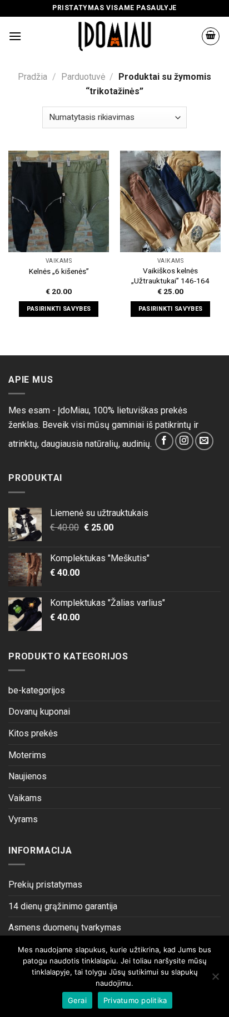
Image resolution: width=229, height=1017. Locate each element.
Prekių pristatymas (45, 884)
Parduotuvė (83, 76)
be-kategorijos (36, 690)
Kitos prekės (33, 733)
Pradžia (32, 76)
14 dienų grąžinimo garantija (62, 906)
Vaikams (25, 798)
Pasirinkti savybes (59, 308)
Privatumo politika (135, 1000)
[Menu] (15, 36)
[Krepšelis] (211, 36)
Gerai (77, 1000)
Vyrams (23, 819)
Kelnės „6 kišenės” (59, 271)
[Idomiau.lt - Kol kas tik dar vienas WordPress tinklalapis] (115, 36)
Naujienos (27, 776)
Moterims (27, 755)
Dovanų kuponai (39, 711)
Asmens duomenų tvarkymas (64, 927)
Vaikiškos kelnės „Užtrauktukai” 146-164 (170, 275)
